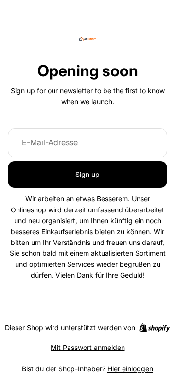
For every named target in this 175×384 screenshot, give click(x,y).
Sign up (87, 174)
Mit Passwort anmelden (88, 347)
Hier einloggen (130, 369)
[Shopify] (154, 327)
